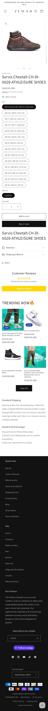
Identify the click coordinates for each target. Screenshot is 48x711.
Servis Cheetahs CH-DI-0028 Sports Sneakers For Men (12, 334)
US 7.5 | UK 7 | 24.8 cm (15, 125)
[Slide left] (18, 68)
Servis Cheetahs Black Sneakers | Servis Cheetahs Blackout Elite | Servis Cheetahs (34, 374)
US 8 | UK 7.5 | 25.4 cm (15, 131)
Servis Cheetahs (12, 516)
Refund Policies (12, 581)
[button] (5, 11)
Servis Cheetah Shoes (32, 331)
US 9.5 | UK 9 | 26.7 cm (15, 149)
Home (7, 533)
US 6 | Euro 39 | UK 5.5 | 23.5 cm (19, 107)
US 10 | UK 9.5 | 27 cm (14, 155)
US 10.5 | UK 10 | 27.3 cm (16, 161)
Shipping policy (32, 701)
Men (7, 551)
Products (9, 539)
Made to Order (11, 545)
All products (10, 510)
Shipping (5, 92)
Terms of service (18, 701)
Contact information (25, 705)
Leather (8, 195)
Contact (8, 575)
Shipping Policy (12, 492)
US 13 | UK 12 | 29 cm (14, 185)
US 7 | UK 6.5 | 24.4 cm (15, 119)
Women (8, 557)
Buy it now (24, 224)
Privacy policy (37, 697)
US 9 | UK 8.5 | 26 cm (14, 143)
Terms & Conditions (13, 486)
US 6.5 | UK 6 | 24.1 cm (15, 113)
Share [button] (7, 263)
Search (8, 468)
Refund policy (11, 480)
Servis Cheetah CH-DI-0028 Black (12, 372)
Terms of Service (12, 474)
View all (24, 388)
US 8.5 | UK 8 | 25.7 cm (15, 137)
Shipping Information (14, 569)
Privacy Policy (11, 498)
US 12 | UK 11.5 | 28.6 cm (15, 179)
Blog (7, 504)
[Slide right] (30, 68)
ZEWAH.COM (22, 694)
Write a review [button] (24, 288)
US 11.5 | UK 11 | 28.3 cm (15, 173)
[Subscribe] (37, 638)
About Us (9, 563)
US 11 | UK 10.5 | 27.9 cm (15, 167)
